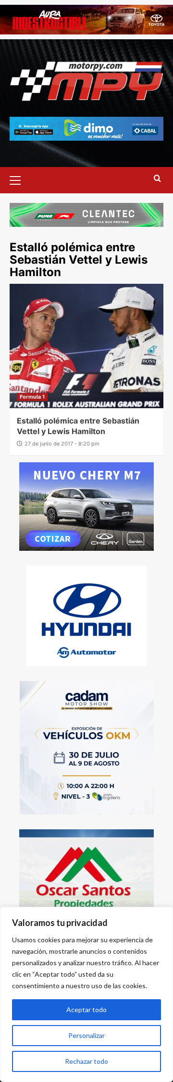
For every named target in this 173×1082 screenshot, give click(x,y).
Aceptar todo (86, 1009)
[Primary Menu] (19, 179)
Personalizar (86, 1035)
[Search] (157, 178)
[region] (86, 994)
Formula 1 (32, 396)
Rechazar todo (86, 1061)
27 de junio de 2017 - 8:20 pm (62, 443)
